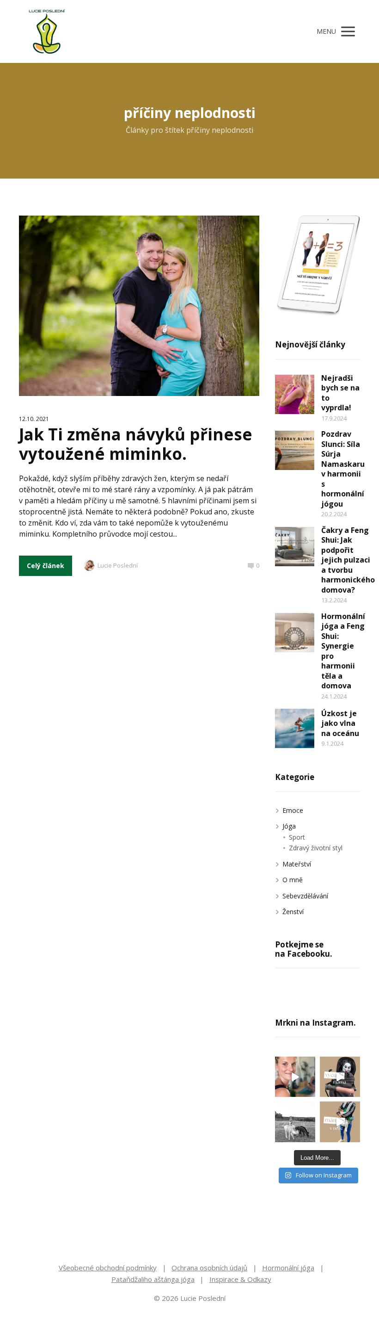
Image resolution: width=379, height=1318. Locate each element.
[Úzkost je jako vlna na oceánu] (294, 728)
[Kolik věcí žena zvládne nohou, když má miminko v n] (340, 1121)
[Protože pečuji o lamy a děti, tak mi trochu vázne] (295, 1121)
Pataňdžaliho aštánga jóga (153, 1279)
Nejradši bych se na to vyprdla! (340, 393)
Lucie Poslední (118, 565)
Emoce (292, 810)
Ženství (293, 911)
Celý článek (45, 565)
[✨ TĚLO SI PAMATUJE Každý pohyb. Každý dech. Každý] (295, 1077)
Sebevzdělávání (305, 895)
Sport (297, 837)
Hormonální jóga (288, 1267)
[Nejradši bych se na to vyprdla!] (294, 394)
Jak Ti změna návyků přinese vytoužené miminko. (135, 443)
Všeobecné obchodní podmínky (108, 1267)
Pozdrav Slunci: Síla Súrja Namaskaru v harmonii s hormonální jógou (343, 469)
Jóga (289, 826)
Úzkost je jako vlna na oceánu (340, 723)
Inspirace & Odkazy (240, 1279)
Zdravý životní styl (315, 847)
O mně (292, 879)
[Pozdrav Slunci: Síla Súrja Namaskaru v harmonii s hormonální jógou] (294, 450)
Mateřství (296, 864)
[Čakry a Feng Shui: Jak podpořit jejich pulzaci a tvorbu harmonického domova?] (294, 546)
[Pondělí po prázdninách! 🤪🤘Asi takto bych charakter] (340, 1077)
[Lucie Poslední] (46, 31)
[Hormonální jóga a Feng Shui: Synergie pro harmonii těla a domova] (294, 632)
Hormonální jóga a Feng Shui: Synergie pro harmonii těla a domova (343, 651)
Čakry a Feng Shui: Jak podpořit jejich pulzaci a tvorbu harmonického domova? (348, 560)
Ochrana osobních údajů (209, 1267)
